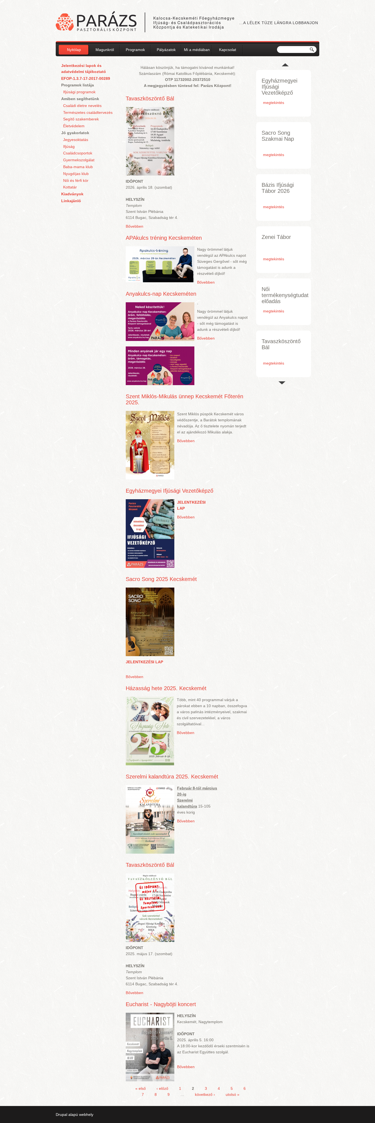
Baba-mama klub (78, 167)
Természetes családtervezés (88, 112)
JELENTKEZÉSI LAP (144, 662)
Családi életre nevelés (82, 105)
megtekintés (273, 102)
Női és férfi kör (75, 180)
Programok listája (77, 85)
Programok (135, 49)
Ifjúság (69, 146)
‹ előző (162, 1088)
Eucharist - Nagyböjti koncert (161, 1004)
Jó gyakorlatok (75, 133)
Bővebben (134, 226)
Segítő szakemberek (81, 119)
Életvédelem (74, 126)
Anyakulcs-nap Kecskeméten (161, 294)
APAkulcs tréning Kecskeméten (164, 238)
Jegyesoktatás (75, 139)
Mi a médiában (197, 49)
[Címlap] (145, 22)
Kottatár (70, 187)
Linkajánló (71, 201)
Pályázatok (166, 49)
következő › (205, 1094)
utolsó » (232, 1094)
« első (140, 1088)
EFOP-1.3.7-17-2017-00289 (85, 78)
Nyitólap (74, 49)
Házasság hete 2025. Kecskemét (166, 688)
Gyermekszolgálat (78, 160)
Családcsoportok (77, 153)
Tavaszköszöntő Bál (150, 98)
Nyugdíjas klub (76, 173)
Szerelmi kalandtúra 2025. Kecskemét (172, 777)
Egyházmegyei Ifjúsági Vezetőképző (169, 491)
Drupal (61, 1114)
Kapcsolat (227, 49)
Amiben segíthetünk (80, 99)
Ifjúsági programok (79, 92)
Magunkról (105, 49)
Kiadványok (72, 194)
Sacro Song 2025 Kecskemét (161, 579)
